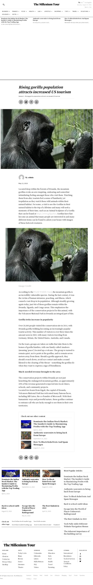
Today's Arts (22, 553)
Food (49, 559)
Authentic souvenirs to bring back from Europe (46, 19)
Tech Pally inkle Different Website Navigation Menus (76, 525)
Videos (36, 567)
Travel (50, 564)
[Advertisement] (46, 53)
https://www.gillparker (46, 213)
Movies (20, 559)
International (68, 553)
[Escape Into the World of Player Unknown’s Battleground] (31, 500)
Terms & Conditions (67, 562)
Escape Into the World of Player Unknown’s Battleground (28, 509)
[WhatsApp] (36, 102)
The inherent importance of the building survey (76, 532)
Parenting (51, 567)
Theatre (20, 567)
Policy (66, 566)
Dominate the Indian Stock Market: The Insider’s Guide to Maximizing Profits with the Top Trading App (14, 20)
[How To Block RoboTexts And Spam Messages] (26, 445)
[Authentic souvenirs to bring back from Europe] (26, 435)
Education (51, 553)
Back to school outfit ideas (10, 507)
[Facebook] (21, 102)
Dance (20, 561)
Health (50, 561)
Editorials (37, 556)
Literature (21, 564)
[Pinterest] (31, 102)
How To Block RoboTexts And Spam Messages (77, 19)
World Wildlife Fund (43, 292)
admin (30, 177)
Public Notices (38, 561)
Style (49, 556)
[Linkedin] (80, 558)
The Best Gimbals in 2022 (50, 507)
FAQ (35, 564)
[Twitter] (26, 102)
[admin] (22, 177)
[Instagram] (80, 556)
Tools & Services (69, 559)
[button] (4, 5)
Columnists (38, 553)
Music (20, 556)
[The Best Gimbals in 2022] (51, 500)
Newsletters (67, 556)
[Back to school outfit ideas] (11, 500)
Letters (36, 559)
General (21, 96)
